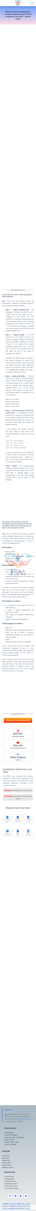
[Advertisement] (18, 43)
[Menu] (32, 3)
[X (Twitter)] (15, 1196)
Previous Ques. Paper (11, 1142)
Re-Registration (9, 1179)
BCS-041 (18, 733)
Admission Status (10, 1181)
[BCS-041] (18, 731)
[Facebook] (10, 1196)
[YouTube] (26, 1196)
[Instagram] (21, 1196)
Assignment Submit (10, 1184)
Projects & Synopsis (10, 1135)
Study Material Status (11, 1188)
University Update (10, 1144)
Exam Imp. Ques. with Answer (14, 1137)
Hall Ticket (5, 1158)
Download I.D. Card (10, 1186)
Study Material (9, 1133)
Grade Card (6, 1160)
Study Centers (7, 1165)
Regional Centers (7, 1167)
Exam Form (6, 1156)
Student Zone (6, 1163)
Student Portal (9, 1177)
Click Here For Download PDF (18, 720)
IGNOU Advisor (9, 1140)
